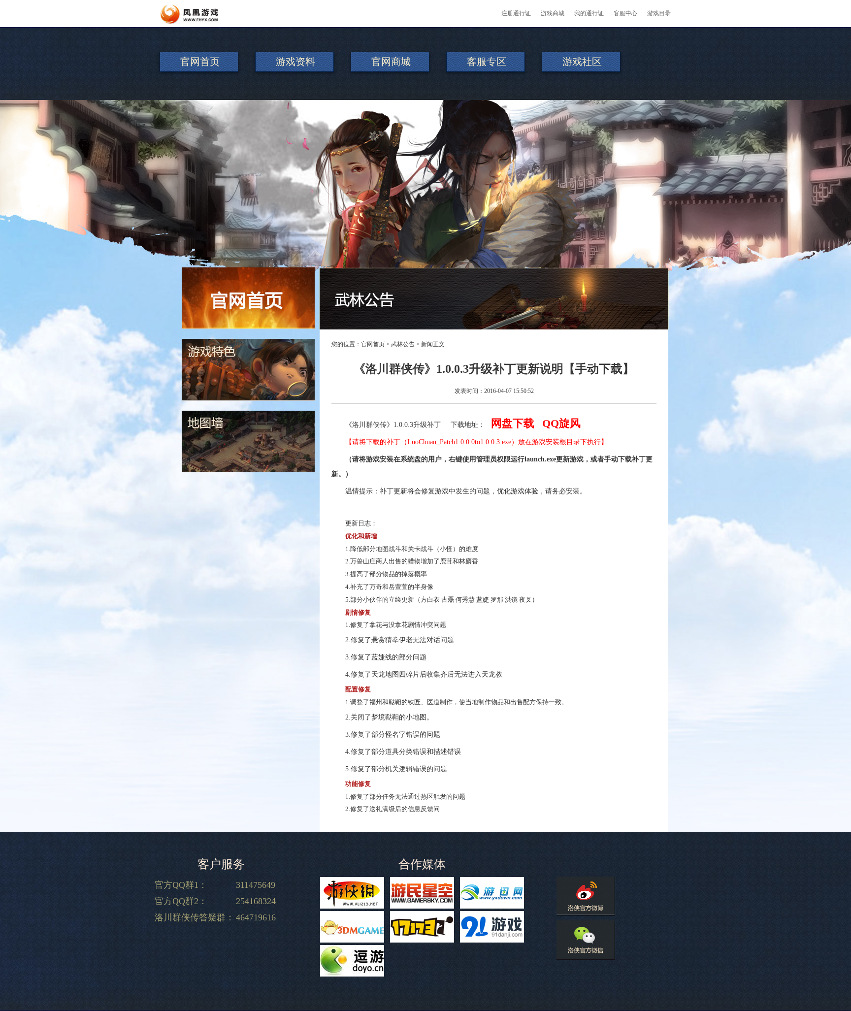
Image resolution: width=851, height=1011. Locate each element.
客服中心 (625, 13)
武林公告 (403, 344)
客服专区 (486, 61)
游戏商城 (552, 13)
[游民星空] (422, 893)
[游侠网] (352, 893)
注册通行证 (516, 13)
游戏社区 (582, 61)
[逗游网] (352, 961)
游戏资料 (295, 61)
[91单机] (492, 927)
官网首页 (200, 61)
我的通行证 (589, 13)
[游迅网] (492, 893)
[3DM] (352, 927)
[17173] (422, 927)
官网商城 (391, 61)
